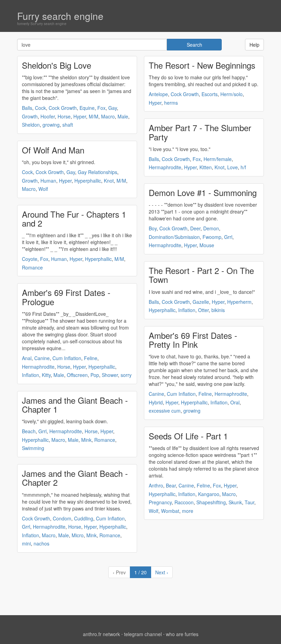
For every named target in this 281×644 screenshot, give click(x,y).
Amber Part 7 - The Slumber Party (200, 132)
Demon (211, 228)
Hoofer (47, 116)
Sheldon (31, 124)
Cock (40, 107)
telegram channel (143, 634)
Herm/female (218, 159)
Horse (64, 116)
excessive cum (165, 410)
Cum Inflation (66, 358)
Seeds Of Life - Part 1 (188, 436)
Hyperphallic (87, 180)
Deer (195, 228)
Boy (153, 228)
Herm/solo (231, 94)
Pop (94, 374)
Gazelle (201, 301)
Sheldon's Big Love (56, 65)
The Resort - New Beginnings (202, 65)
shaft (67, 124)
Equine (87, 107)
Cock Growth (63, 107)
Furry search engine (60, 16)
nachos (41, 543)
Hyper (79, 116)
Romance (32, 267)
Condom (62, 518)
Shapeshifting (211, 502)
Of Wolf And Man (53, 150)
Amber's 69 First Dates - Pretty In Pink (193, 339)
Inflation (30, 374)
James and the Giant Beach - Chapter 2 (75, 477)
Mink (86, 439)
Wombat (170, 510)
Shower (110, 374)
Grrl (42, 431)
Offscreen (77, 374)
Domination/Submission (174, 236)
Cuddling (83, 518)
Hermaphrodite (38, 366)
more (187, 510)
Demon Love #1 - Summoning (203, 192)
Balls (27, 107)
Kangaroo (208, 494)
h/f (243, 167)
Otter (203, 310)
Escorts (209, 94)
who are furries (182, 634)
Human (48, 180)
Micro (78, 535)
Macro (108, 116)
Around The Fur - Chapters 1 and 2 (74, 218)
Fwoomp (212, 236)
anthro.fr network (101, 634)
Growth (30, 116)
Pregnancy (160, 502)
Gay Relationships (97, 172)
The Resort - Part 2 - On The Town (201, 274)
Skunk (235, 502)
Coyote (29, 258)
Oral (235, 402)
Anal (27, 358)
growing (51, 124)
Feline (90, 358)
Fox (101, 107)
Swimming (33, 448)
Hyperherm (239, 301)
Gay (112, 107)
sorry (126, 374)
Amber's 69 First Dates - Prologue (66, 296)
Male (123, 116)
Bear (171, 485)
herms (171, 102)
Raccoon (184, 502)
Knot (109, 180)
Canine (42, 358)
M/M (93, 116)
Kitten (205, 167)
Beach (29, 431)
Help (254, 44)
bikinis (218, 310)
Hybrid (156, 402)
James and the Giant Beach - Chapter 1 (75, 404)
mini (26, 543)
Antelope (158, 94)
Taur (249, 502)
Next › (161, 572)
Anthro (156, 485)
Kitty (46, 374)
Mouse (206, 245)
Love (232, 167)
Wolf (43, 188)
